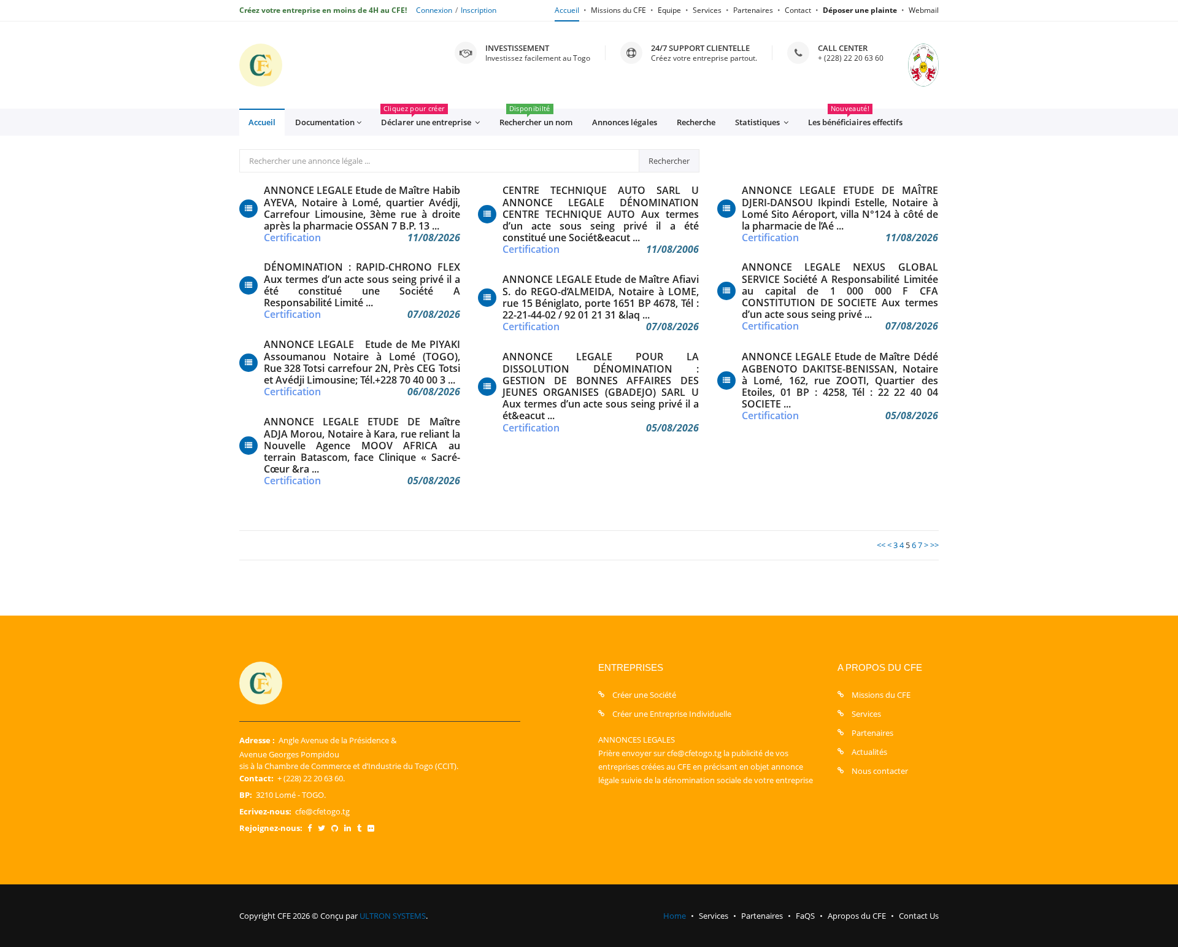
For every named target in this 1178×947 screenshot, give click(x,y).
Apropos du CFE (857, 915)
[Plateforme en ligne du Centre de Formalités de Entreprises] (260, 65)
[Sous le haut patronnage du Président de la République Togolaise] (911, 65)
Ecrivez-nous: (265, 811)
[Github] (334, 828)
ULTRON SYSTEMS (393, 915)
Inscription (478, 10)
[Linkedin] (347, 828)
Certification (292, 238)
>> (934, 545)
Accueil (567, 10)
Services (707, 10)
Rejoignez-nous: (270, 827)
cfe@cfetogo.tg (322, 811)
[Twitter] (321, 828)
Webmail (924, 10)
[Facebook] (309, 828)
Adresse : (257, 740)
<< (881, 545)
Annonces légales (624, 122)
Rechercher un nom (535, 118)
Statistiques (758, 122)
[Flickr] (371, 828)
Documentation (325, 122)
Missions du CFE (618, 10)
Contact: (256, 778)
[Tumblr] (359, 828)
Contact (798, 10)
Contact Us (919, 915)
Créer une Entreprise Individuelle (671, 713)
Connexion (434, 10)
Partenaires (753, 10)
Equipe (669, 10)
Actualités (869, 751)
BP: (245, 794)
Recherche (696, 122)
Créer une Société (644, 694)
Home (674, 915)
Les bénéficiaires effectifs (855, 118)
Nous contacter (880, 770)
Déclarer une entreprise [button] (427, 118)
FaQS (805, 915)
